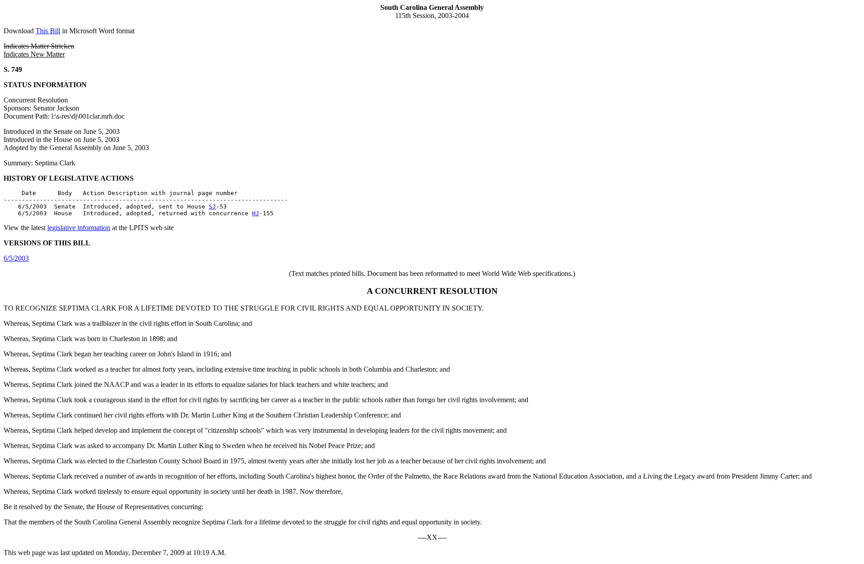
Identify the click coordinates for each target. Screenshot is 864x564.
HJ (255, 213)
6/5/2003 (16, 258)
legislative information (78, 227)
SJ (212, 206)
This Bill (48, 31)
